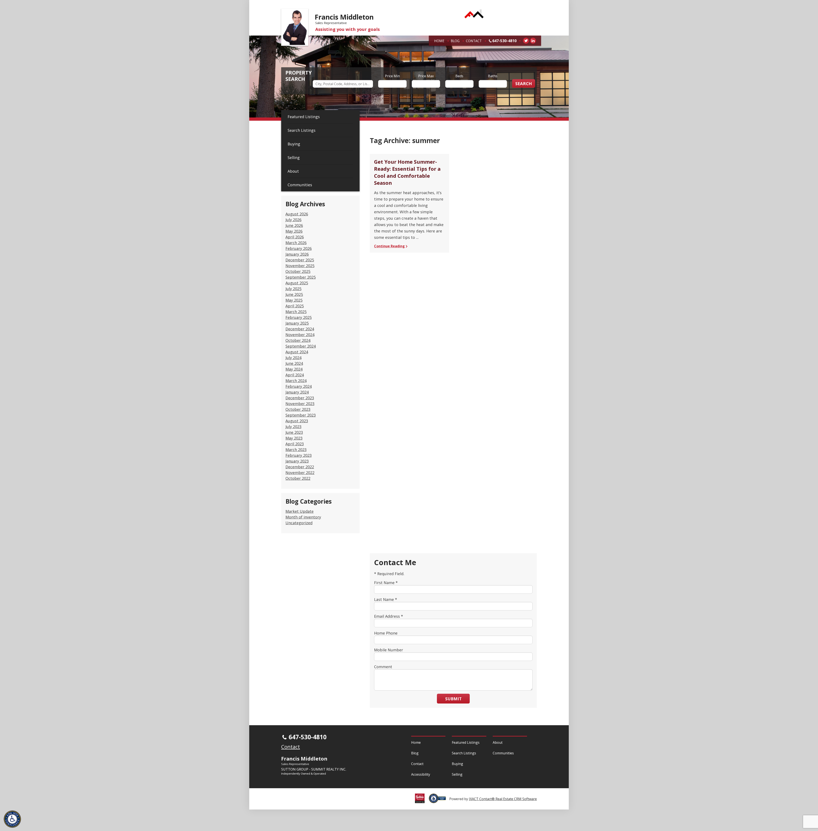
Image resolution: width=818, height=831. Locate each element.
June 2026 (294, 225)
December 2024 (299, 328)
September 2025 (300, 277)
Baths (492, 76)
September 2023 (300, 415)
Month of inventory (303, 517)
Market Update (299, 511)
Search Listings (301, 130)
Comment (383, 666)
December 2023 (299, 397)
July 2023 (293, 426)
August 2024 (296, 351)
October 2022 (297, 478)
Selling (294, 157)
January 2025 (297, 323)
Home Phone (385, 633)
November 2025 (299, 265)
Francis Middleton (344, 16)
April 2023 (294, 443)
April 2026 (294, 236)
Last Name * (385, 599)
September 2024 (300, 346)
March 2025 (296, 311)
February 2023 (298, 455)
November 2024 (299, 334)
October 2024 (297, 340)
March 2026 (296, 242)
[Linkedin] (533, 41)
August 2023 (296, 420)
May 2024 (293, 369)
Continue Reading (389, 246)
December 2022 (299, 466)
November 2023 (299, 403)
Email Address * (388, 616)
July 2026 (293, 219)
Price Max (426, 76)
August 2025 (296, 282)
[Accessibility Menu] (12, 819)
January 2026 (297, 254)
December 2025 (299, 259)
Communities (300, 184)
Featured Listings (304, 116)
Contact (474, 41)
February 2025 (298, 317)
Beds (459, 76)
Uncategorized (299, 522)
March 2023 (296, 449)
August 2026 (296, 213)
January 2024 (297, 392)
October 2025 (297, 271)
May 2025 (293, 300)
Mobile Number (388, 649)
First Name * (386, 582)
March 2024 (296, 380)
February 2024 (298, 386)
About (293, 171)
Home (439, 41)
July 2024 (293, 357)
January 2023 (297, 461)
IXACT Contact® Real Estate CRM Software (503, 799)
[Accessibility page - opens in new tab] (439, 800)
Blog (455, 41)
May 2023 (293, 438)
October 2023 (297, 409)
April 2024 (294, 374)
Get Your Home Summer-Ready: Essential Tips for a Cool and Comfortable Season (407, 172)
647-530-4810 (504, 40)
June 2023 (294, 432)
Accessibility (420, 774)
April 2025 (294, 305)
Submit (453, 699)
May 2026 (293, 231)
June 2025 (294, 294)
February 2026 (298, 248)
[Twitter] (526, 41)
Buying (294, 143)
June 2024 (294, 363)
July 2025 (293, 288)
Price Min (392, 76)
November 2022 (299, 472)
